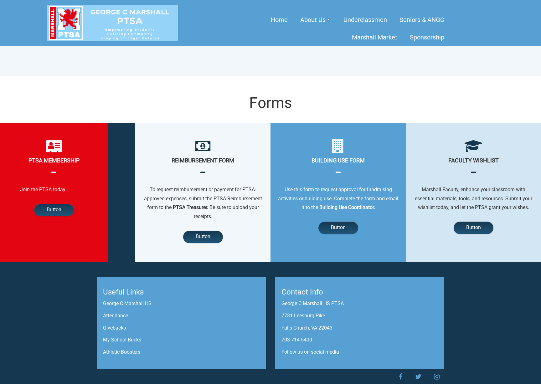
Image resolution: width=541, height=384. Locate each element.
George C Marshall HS (127, 303)
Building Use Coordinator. (347, 207)
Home (279, 19)
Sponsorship (427, 37)
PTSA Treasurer (190, 207)
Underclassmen (365, 19)
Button (54, 209)
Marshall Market (374, 37)
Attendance (115, 316)
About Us (313, 19)
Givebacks (114, 328)
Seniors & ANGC (421, 19)
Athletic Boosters (121, 352)
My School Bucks (122, 340)
